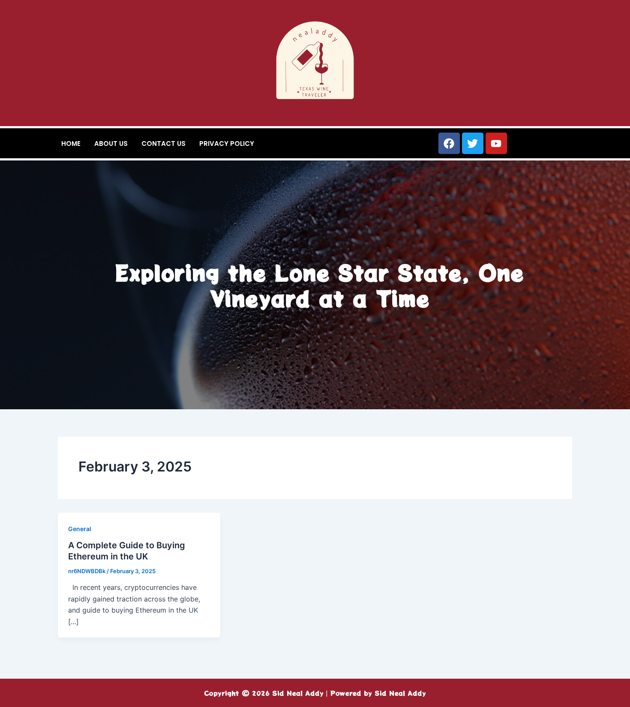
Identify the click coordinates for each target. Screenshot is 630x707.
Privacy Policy (226, 143)
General (79, 528)
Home (71, 143)
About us (111, 143)
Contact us (163, 143)
